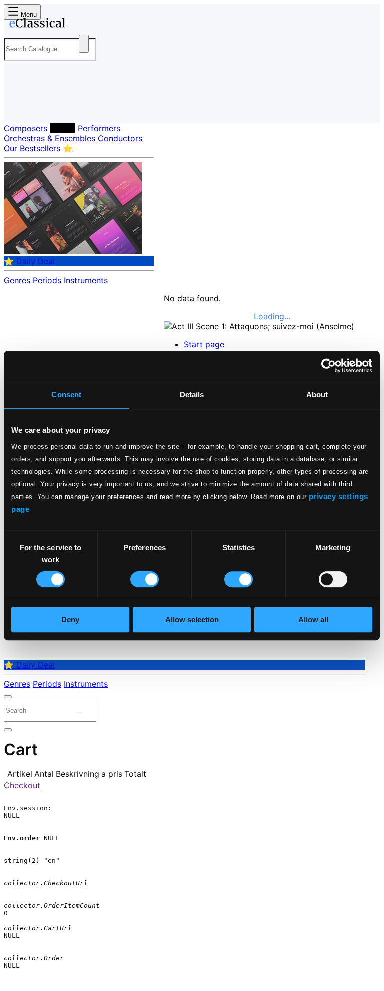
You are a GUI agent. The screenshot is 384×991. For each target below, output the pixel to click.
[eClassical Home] (82, 25)
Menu (28, 14)
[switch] (144, 579)
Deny (71, 619)
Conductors (120, 138)
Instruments (86, 280)
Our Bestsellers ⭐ (38, 148)
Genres (17, 280)
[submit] (79, 712)
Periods (47, 280)
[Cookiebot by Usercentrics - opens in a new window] (328, 365)
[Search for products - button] (84, 44)
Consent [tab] (67, 394)
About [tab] (317, 394)
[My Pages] (18, 107)
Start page (204, 344)
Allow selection (192, 619)
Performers (99, 128)
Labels (63, 128)
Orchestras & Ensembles (50, 138)
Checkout (22, 785)
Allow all (313, 619)
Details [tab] (192, 394)
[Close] (8, 696)
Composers (26, 128)
